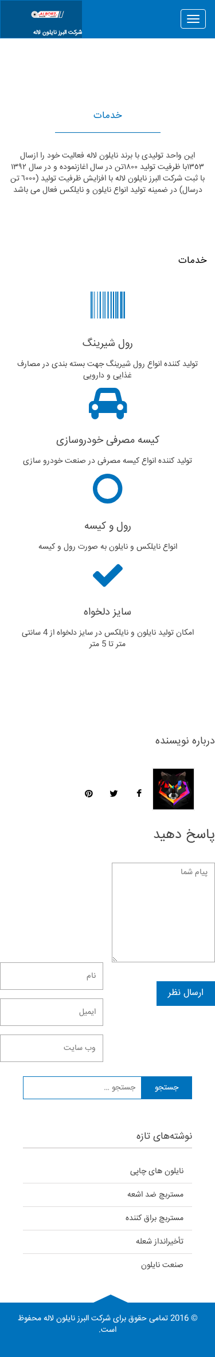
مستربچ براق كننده (154, 1218)
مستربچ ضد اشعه (155, 1195)
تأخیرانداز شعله (159, 1242)
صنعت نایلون (162, 1265)
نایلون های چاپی (156, 1171)
